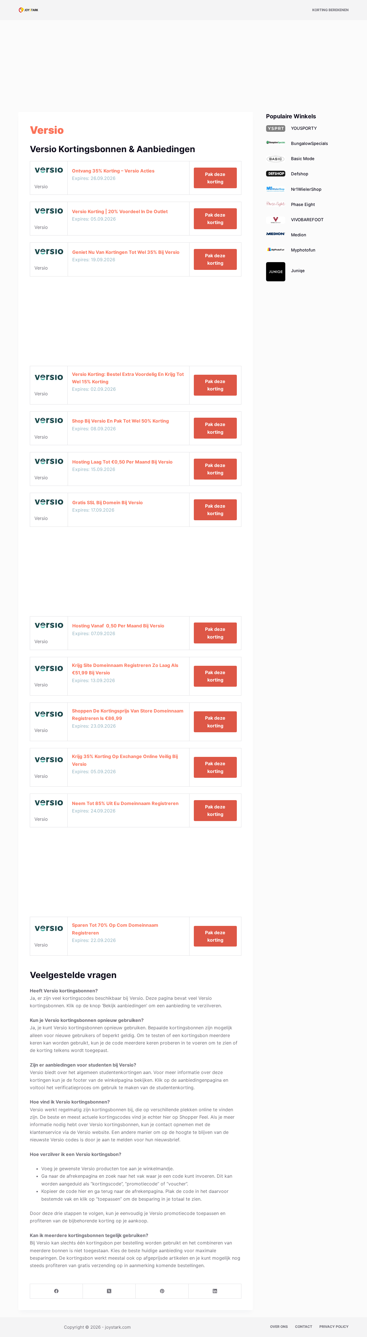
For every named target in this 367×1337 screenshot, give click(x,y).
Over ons (279, 1326)
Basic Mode (303, 158)
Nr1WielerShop (306, 189)
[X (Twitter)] (109, 1291)
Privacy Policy (334, 1326)
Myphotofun (303, 250)
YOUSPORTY (304, 128)
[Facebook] (56, 1291)
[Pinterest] (162, 1291)
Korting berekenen (330, 10)
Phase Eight (303, 204)
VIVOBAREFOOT (307, 219)
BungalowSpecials (309, 143)
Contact (303, 1326)
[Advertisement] (183, 62)
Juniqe (298, 270)
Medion (298, 234)
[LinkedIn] (215, 1291)
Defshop (299, 173)
